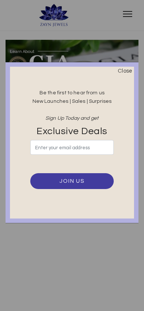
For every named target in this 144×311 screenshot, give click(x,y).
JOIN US (72, 181)
